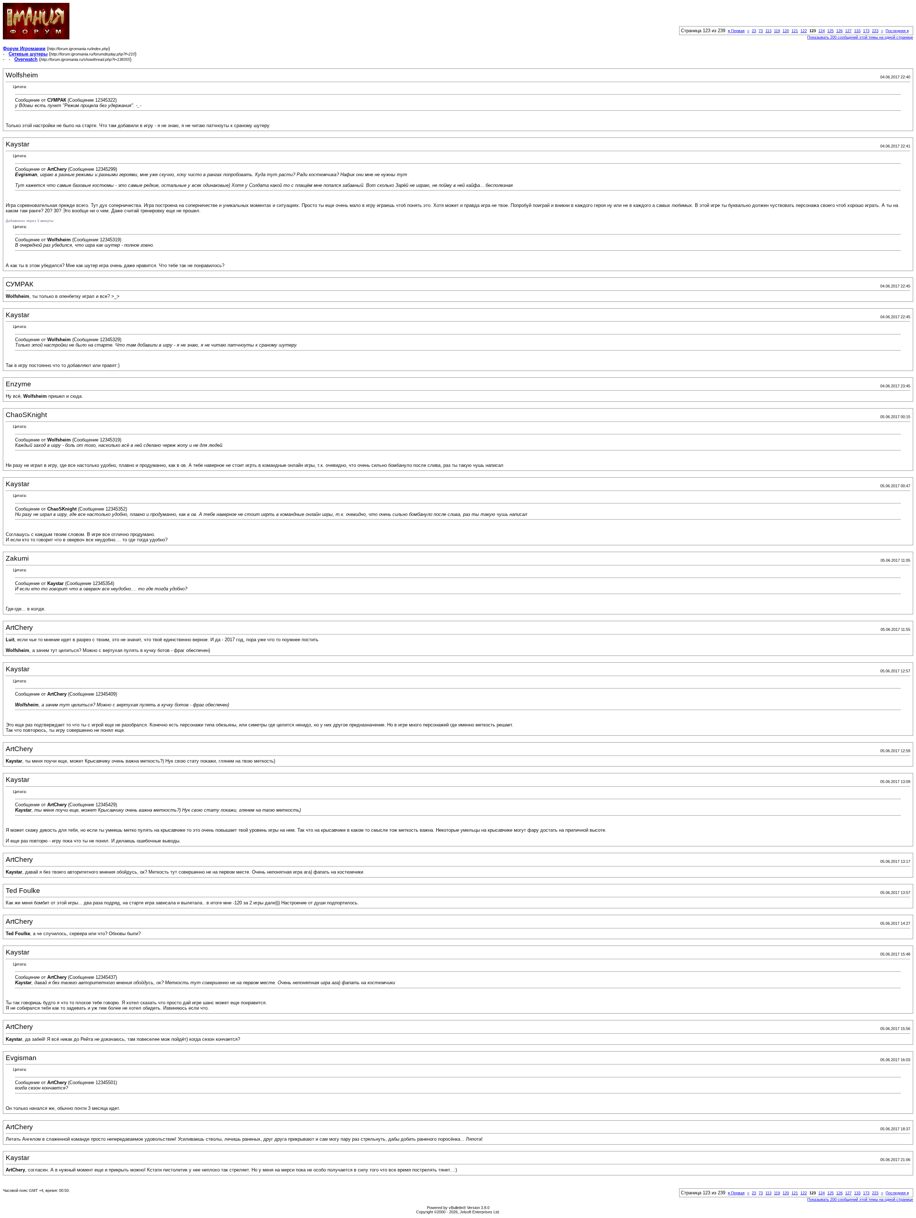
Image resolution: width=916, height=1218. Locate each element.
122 (803, 31)
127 (848, 31)
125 (830, 31)
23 (754, 31)
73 (761, 31)
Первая (736, 31)
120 (786, 31)
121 (794, 31)
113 (768, 31)
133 (857, 31)
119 (777, 31)
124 (821, 31)
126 (839, 31)
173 (866, 31)
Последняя (897, 31)
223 (875, 31)
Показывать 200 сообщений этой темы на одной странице (860, 37)
